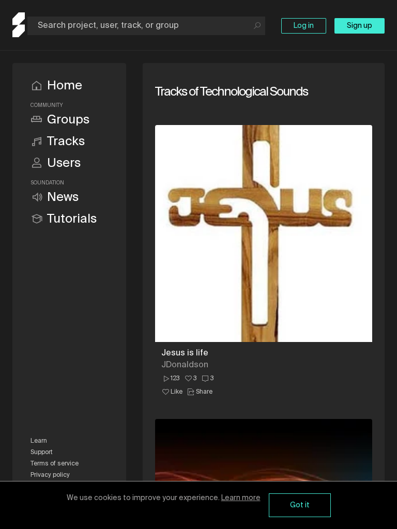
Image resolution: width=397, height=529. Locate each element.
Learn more (241, 498)
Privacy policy (50, 475)
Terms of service (54, 464)
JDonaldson (184, 365)
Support (41, 452)
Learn (38, 441)
